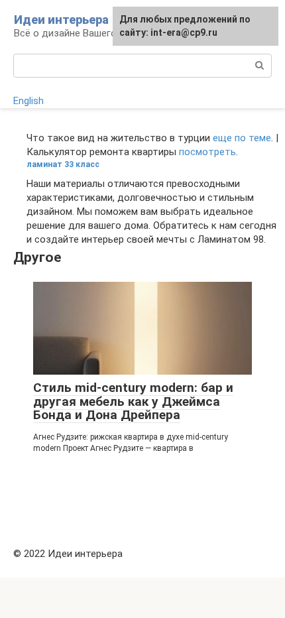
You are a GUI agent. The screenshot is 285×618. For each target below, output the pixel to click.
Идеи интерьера (61, 20)
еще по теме (242, 138)
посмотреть (207, 152)
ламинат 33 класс (63, 164)
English (28, 101)
